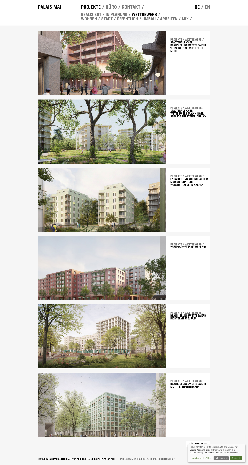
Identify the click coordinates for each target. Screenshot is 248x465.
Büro (111, 7)
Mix (185, 19)
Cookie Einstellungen (161, 459)
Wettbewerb (144, 14)
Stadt (107, 19)
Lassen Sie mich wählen (200, 458)
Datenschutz (141, 459)
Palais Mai (49, 7)
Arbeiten (169, 19)
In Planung (116, 14)
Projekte (91, 7)
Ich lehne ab (221, 458)
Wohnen (89, 19)
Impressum (125, 459)
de (197, 7)
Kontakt (131, 7)
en (207, 7)
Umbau (149, 19)
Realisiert (91, 14)
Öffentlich (127, 19)
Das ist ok (236, 458)
